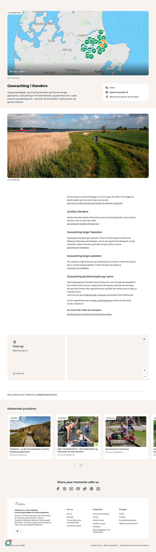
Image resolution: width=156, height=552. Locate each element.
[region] (108, 357)
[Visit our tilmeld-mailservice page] (78, 489)
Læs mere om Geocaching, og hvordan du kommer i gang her (95, 203)
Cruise (121, 514)
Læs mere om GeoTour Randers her (83, 224)
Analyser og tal (99, 523)
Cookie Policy (96, 545)
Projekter (97, 527)
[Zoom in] (145, 370)
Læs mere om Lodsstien (78, 268)
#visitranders (88, 314)
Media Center (98, 520)
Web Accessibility (110, 545)
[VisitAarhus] (22, 503)
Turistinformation (74, 526)
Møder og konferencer (128, 523)
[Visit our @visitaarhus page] (85, 489)
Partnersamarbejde (101, 514)
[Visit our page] (65, 489)
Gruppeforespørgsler (127, 520)
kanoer (103, 295)
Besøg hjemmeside (118, 92)
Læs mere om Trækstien (78, 248)
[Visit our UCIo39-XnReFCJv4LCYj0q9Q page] (71, 489)
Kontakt (70, 517)
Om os (69, 514)
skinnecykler (91, 295)
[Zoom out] (145, 376)
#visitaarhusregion (103, 314)
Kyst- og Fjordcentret (102, 300)
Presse (95, 517)
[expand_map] (144, 339)
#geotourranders (74, 314)
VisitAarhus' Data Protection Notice (134, 545)
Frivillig (122, 517)
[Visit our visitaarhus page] (58, 489)
